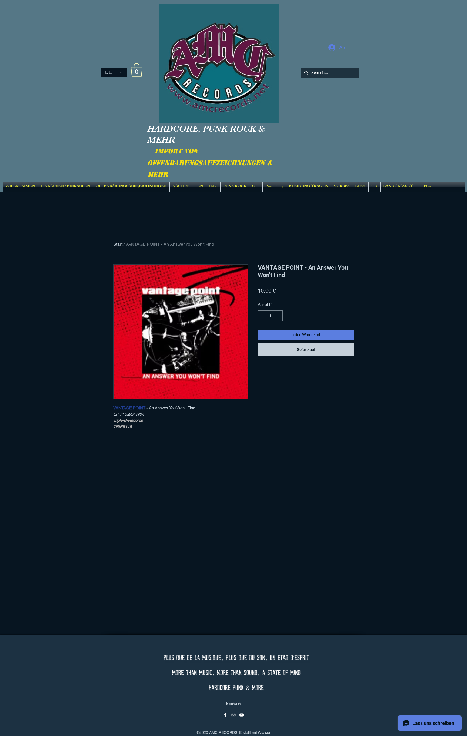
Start (117, 244)
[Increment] (278, 316)
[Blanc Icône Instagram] (233, 715)
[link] (136, 70)
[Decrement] (262, 316)
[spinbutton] (270, 316)
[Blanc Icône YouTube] (241, 715)
